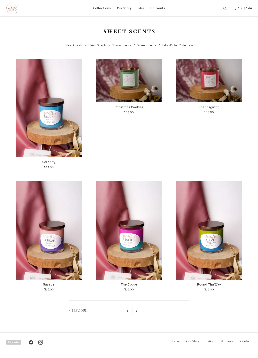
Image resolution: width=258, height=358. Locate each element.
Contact (246, 341)
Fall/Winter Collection (177, 45)
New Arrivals (74, 45)
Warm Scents (121, 45)
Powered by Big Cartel (13, 342)
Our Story (124, 8)
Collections (102, 8)
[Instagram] (40, 342)
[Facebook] (31, 342)
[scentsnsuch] (25, 8)
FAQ (141, 8)
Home (175, 341)
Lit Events (157, 8)
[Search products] (225, 8)
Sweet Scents (146, 45)
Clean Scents (97, 45)
